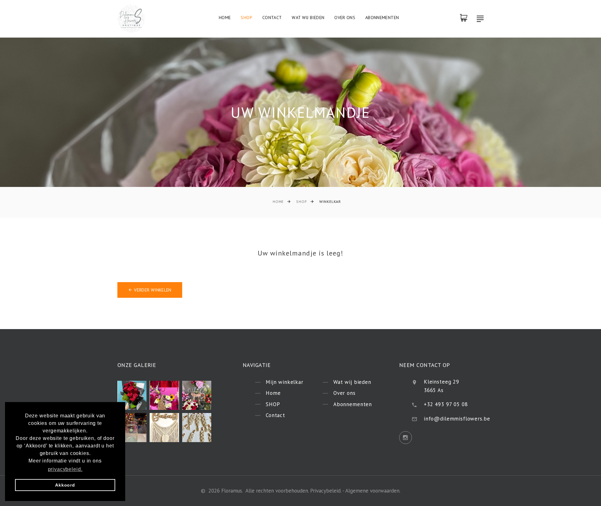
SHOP (246, 17)
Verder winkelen (152, 290)
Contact (272, 17)
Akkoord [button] (65, 485)
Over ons (344, 17)
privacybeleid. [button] (65, 469)
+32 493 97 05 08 (446, 404)
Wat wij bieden (308, 17)
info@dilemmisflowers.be (457, 418)
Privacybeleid (325, 490)
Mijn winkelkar (284, 382)
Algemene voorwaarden (372, 490)
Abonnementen (382, 17)
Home (225, 17)
